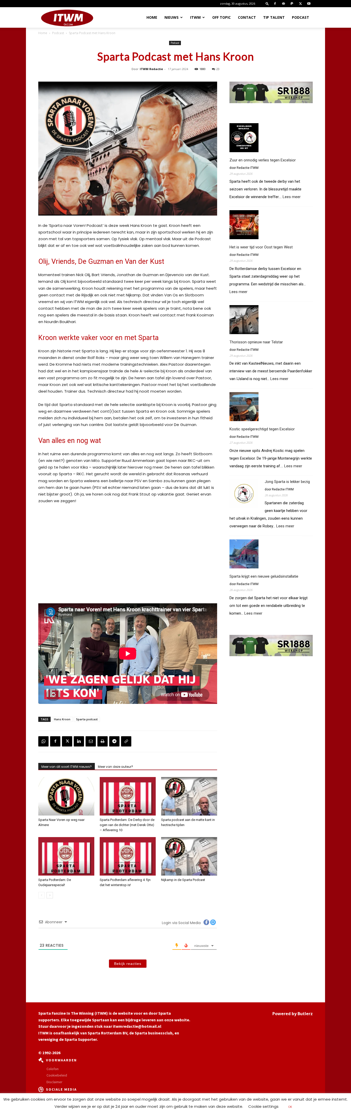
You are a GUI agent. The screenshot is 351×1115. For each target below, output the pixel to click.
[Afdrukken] (102, 741)
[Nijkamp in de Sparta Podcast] (189, 856)
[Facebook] (275, 3)
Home (151, 17)
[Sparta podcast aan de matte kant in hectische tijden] (189, 796)
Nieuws (171, 17)
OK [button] (290, 1107)
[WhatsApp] (43, 741)
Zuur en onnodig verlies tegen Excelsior (262, 160)
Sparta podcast (87, 719)
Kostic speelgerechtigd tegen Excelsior (262, 429)
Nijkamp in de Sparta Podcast (183, 880)
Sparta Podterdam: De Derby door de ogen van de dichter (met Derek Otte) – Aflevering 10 (127, 825)
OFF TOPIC (221, 17)
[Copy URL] (126, 741)
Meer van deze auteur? (115, 766)
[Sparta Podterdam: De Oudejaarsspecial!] (66, 856)
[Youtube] (309, 3)
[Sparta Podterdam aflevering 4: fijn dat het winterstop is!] (128, 856)
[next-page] (50, 895)
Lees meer (292, 197)
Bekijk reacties (127, 964)
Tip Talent (274, 17)
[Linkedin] (79, 741)
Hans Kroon (62, 719)
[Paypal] (292, 3)
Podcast (300, 17)
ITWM (195, 17)
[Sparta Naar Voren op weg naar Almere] (66, 796)
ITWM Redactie (151, 69)
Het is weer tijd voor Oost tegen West (261, 247)
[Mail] (283, 3)
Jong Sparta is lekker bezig (287, 481)
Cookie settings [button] (263, 1106)
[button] (267, 3)
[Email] (91, 741)
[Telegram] (114, 741)
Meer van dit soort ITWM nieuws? (66, 766)
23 (217, 69)
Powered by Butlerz (292, 1013)
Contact (247, 17)
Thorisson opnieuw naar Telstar (256, 342)
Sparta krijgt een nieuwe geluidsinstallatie (263, 576)
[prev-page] (41, 895)
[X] (300, 3)
